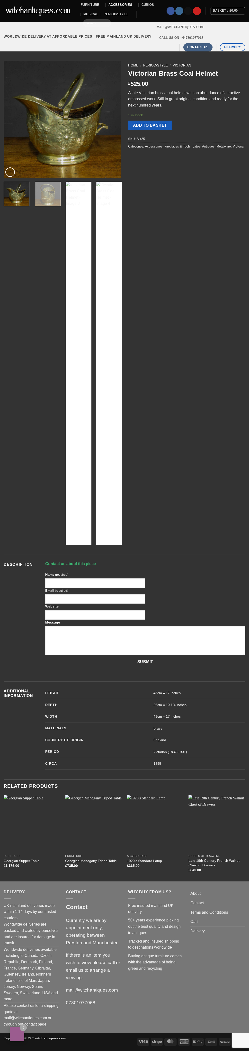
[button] (10, 172)
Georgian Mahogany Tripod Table (91, 861)
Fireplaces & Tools (177, 146)
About (195, 893)
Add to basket (150, 125)
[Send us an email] (188, 11)
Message (52, 622)
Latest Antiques (203, 146)
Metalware (223, 146)
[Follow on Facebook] (171, 11)
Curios (148, 5)
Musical (90, 14)
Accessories (120, 5)
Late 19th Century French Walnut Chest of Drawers (214, 863)
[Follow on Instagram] (179, 11)
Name (56, 574)
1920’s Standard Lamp (144, 861)
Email (56, 590)
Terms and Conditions (209, 912)
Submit (145, 662)
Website (52, 606)
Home (133, 65)
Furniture (90, 5)
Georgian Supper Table (21, 861)
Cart (194, 922)
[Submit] (106, 23)
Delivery (197, 931)
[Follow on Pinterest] (197, 11)
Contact (197, 903)
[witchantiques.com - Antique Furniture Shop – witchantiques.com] (38, 11)
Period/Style (116, 14)
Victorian (182, 65)
